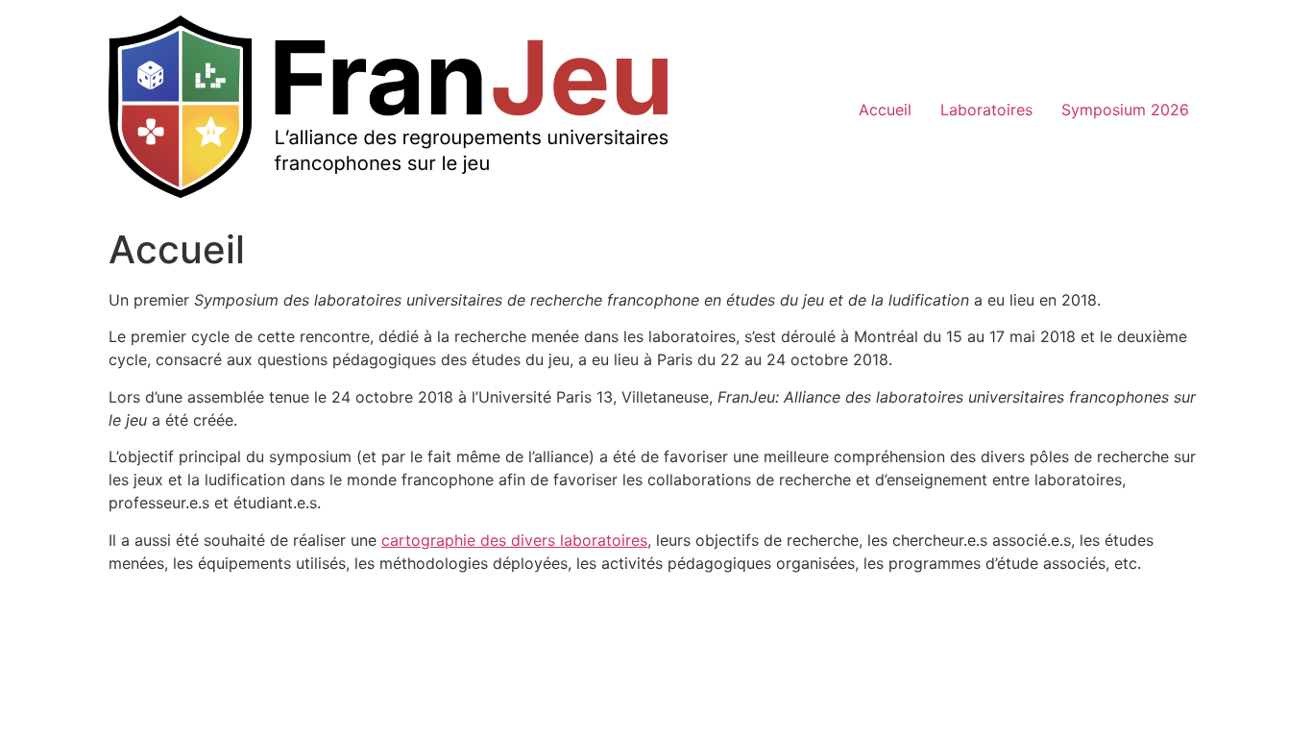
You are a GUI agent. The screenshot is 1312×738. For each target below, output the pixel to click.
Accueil (885, 109)
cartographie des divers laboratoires (514, 540)
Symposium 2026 (1125, 109)
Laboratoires (986, 109)
